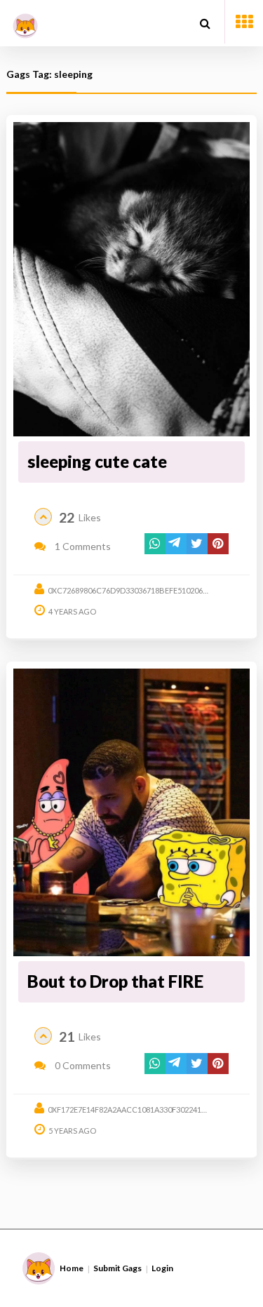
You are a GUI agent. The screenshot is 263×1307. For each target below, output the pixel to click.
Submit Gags (117, 1268)
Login (162, 1268)
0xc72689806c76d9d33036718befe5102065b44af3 (141, 590)
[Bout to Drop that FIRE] (131, 812)
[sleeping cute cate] (131, 279)
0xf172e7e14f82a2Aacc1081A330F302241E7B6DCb (142, 1109)
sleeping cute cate (97, 461)
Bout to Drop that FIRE (115, 981)
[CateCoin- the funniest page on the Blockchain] (25, 20)
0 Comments (82, 1065)
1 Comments (82, 546)
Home (71, 1268)
